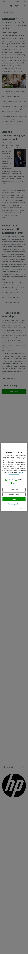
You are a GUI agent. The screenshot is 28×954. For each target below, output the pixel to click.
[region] (14, 477)
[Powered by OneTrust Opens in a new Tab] (20, 508)
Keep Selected (14, 489)
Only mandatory (14, 494)
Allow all (14, 499)
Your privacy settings (14, 504)
